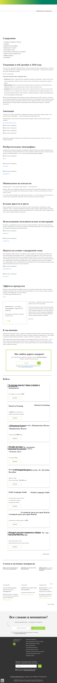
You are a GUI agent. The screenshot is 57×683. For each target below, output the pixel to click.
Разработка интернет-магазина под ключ (35, 651)
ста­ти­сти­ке (32, 302)
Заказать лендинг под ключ (32, 649)
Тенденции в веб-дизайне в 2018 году (12, 42)
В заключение (7, 57)
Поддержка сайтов (30, 655)
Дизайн (5, 30)
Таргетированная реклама (31, 647)
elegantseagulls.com (7, 268)
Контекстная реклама (30, 645)
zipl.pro (4, 158)
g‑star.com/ (30, 318)
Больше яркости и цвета (9, 49)
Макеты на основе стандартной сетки (12, 53)
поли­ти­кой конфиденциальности (27, 366)
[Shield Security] (2, 680)
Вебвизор (5, 599)
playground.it (6, 233)
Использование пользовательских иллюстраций (14, 51)
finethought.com (6, 173)
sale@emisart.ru (16, 641)
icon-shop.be (5, 166)
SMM (41, 598)
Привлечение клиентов (48, 598)
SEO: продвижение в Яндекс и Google (34, 641)
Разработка (10, 30)
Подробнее (15, 397)
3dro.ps (4, 296)
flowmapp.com (6, 241)
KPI (46, 2)
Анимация (6, 43)
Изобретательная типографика (11, 45)
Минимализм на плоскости (10, 47)
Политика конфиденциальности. (17, 676)
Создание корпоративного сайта (33, 653)
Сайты (14, 30)
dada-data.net (5, 276)
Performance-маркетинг (31, 639)
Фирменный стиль (21, 30)
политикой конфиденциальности (20, 633)
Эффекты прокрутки (8, 55)
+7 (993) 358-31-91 (17, 639)
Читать (6, 321)
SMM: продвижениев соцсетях (33, 643)
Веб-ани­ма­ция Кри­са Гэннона (9, 122)
